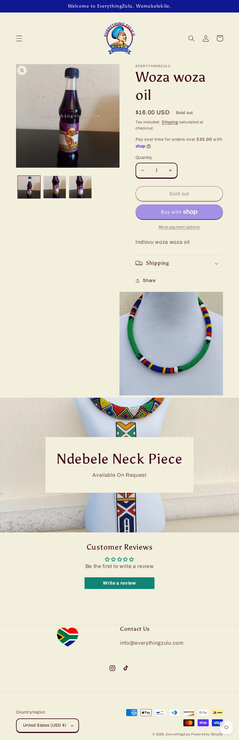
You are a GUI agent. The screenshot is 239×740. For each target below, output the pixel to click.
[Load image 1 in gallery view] (29, 187)
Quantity (144, 157)
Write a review (119, 583)
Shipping (170, 122)
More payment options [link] (179, 227)
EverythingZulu (178, 734)
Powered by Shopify (207, 734)
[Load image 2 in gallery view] (54, 187)
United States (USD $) (44, 725)
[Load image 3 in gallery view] (80, 187)
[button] (19, 38)
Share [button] (149, 280)
